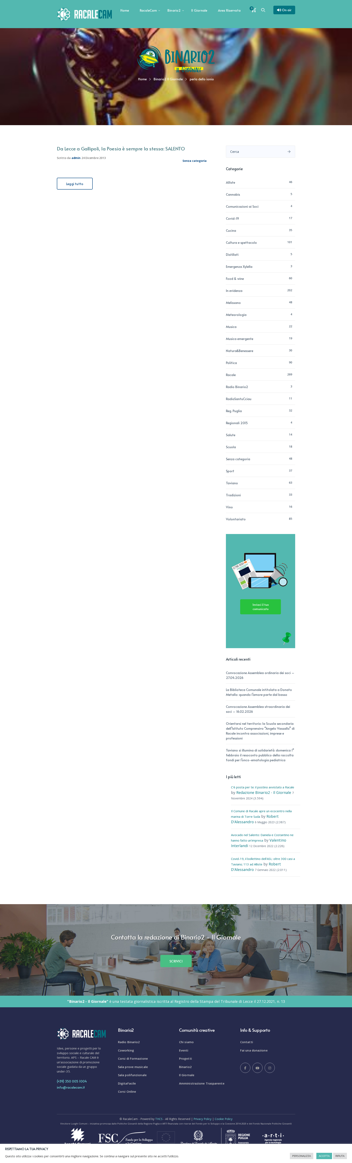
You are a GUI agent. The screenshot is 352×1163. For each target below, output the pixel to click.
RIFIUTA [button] (340, 1156)
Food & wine (235, 278)
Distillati (232, 254)
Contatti (246, 1042)
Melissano (233, 302)
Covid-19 (232, 218)
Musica (231, 326)
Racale (231, 374)
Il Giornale (186, 1075)
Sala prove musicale (133, 1067)
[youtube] (257, 1068)
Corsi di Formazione (133, 1058)
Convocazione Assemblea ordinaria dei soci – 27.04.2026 (260, 675)
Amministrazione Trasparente (201, 1083)
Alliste (230, 182)
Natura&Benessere (239, 350)
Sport (230, 471)
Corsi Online (127, 1091)
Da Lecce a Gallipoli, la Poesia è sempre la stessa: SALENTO (121, 148)
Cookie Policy (223, 1119)
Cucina (231, 230)
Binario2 (185, 1067)
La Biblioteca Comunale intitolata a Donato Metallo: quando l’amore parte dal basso (259, 692)
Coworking (126, 1050)
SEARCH (289, 152)
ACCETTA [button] (324, 1156)
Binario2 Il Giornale (168, 79)
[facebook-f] (245, 1068)
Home (142, 79)
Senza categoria (195, 161)
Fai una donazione (254, 1050)
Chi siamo (186, 1042)
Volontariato (236, 519)
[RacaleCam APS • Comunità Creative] (84, 13)
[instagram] (270, 1068)
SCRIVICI (176, 961)
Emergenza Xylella (239, 266)
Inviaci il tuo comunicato (261, 607)
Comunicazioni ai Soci (242, 206)
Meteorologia (236, 314)
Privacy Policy (202, 1119)
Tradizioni (233, 495)
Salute (230, 435)
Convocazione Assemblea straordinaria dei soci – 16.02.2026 (258, 709)
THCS (159, 1119)
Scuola (231, 447)
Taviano (232, 483)
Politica (231, 362)
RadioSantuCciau (238, 398)
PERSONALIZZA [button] (301, 1156)
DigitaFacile (127, 1083)
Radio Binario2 (237, 386)
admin (76, 158)
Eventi (183, 1050)
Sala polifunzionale (132, 1075)
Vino (229, 507)
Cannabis (233, 194)
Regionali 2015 (237, 422)
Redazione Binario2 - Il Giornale (263, 792)
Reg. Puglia (234, 410)
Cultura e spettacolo (241, 242)
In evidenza (234, 290)
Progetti (185, 1058)
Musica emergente (239, 338)
